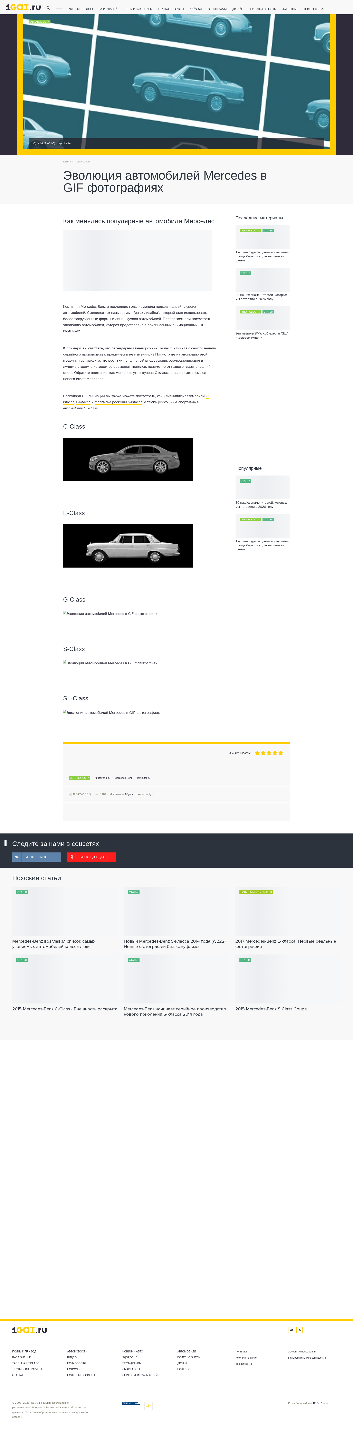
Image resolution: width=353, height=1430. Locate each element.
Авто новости (39, 21)
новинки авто (132, 1351)
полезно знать (315, 9)
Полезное (184, 1369)
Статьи (163, 9)
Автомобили (186, 1351)
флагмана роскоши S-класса (118, 402)
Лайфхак (196, 9)
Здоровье (129, 1357)
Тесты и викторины (138, 9)
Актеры (74, 9)
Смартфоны (131, 1369)
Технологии (143, 778)
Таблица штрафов (25, 1363)
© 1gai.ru (129, 794)
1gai (151, 794)
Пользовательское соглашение (307, 1358)
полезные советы (263, 9)
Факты (179, 9)
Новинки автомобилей (256, 892)
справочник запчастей (140, 1375)
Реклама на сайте (246, 1358)
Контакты (241, 1351)
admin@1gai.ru (244, 1364)
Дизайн (237, 9)
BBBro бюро (320, 1403)
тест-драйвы (132, 1363)
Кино (89, 9)
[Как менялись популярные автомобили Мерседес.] (139, 459)
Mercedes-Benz (123, 778)
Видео (72, 1357)
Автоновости (77, 1351)
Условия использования (302, 1351)
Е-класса (83, 402)
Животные (290, 9)
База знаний (107, 9)
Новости (73, 1369)
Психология (76, 1363)
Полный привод (24, 1351)
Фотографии (217, 9)
